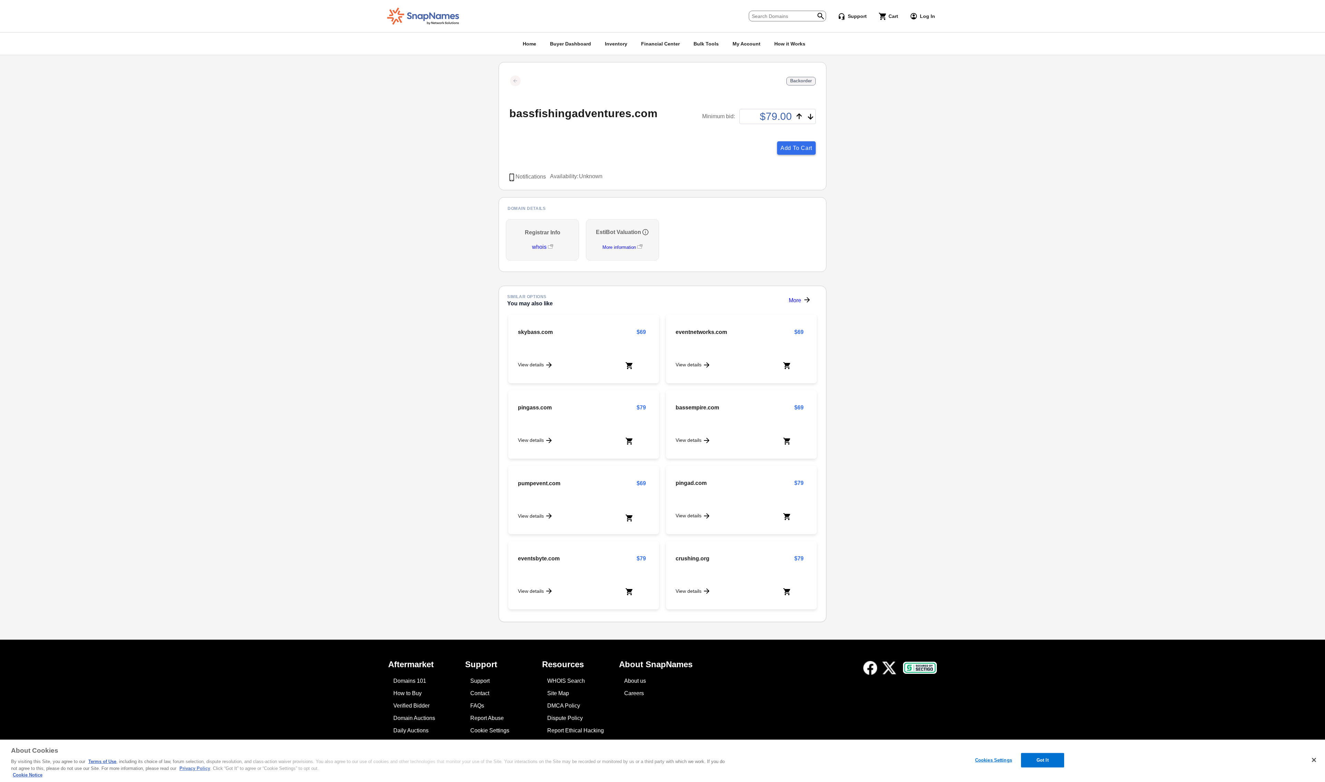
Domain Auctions (414, 718)
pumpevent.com (539, 483)
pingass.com (535, 407)
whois (540, 247)
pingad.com (691, 483)
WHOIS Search (566, 681)
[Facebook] (870, 668)
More (795, 300)
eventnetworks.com (701, 332)
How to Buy (407, 693)
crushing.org (692, 558)
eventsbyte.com (539, 558)
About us (635, 681)
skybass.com (535, 332)
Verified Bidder (411, 706)
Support (480, 681)
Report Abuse (487, 718)
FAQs (477, 706)
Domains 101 (409, 681)
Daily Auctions (411, 730)
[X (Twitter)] (889, 668)
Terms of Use (102, 761)
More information (619, 247)
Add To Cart (796, 148)
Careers (634, 693)
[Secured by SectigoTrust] (920, 668)
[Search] (820, 15)
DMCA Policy (563, 706)
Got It (1043, 760)
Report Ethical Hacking (575, 730)
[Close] (1314, 760)
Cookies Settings (993, 760)
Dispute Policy (565, 718)
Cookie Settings (489, 730)
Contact (479, 693)
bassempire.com (697, 407)
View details (531, 364)
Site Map (558, 693)
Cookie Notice (27, 775)
